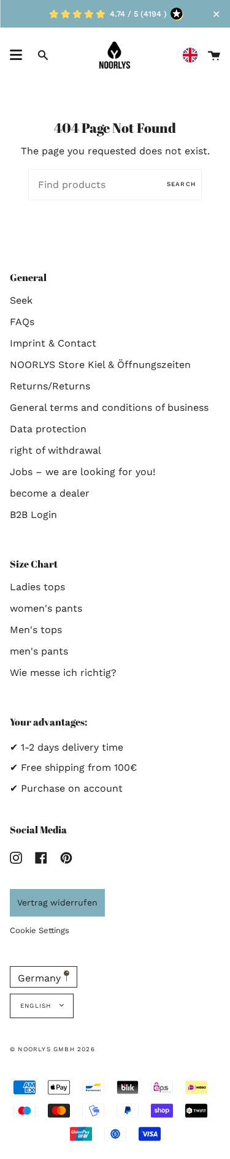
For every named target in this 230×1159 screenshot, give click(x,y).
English (37, 1005)
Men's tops (36, 630)
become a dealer (50, 493)
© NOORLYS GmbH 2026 (52, 1049)
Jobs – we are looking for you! (82, 472)
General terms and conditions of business (109, 407)
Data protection (48, 429)
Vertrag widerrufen (57, 902)
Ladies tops (37, 587)
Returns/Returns (50, 386)
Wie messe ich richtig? (63, 672)
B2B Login (33, 514)
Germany (41, 978)
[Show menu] (16, 55)
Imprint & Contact (53, 343)
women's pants (46, 608)
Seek (21, 300)
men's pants (39, 651)
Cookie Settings (39, 930)
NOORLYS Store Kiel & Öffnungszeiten (100, 364)
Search (181, 184)
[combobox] (193, 55)
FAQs (22, 322)
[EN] (193, 55)
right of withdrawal (55, 450)
